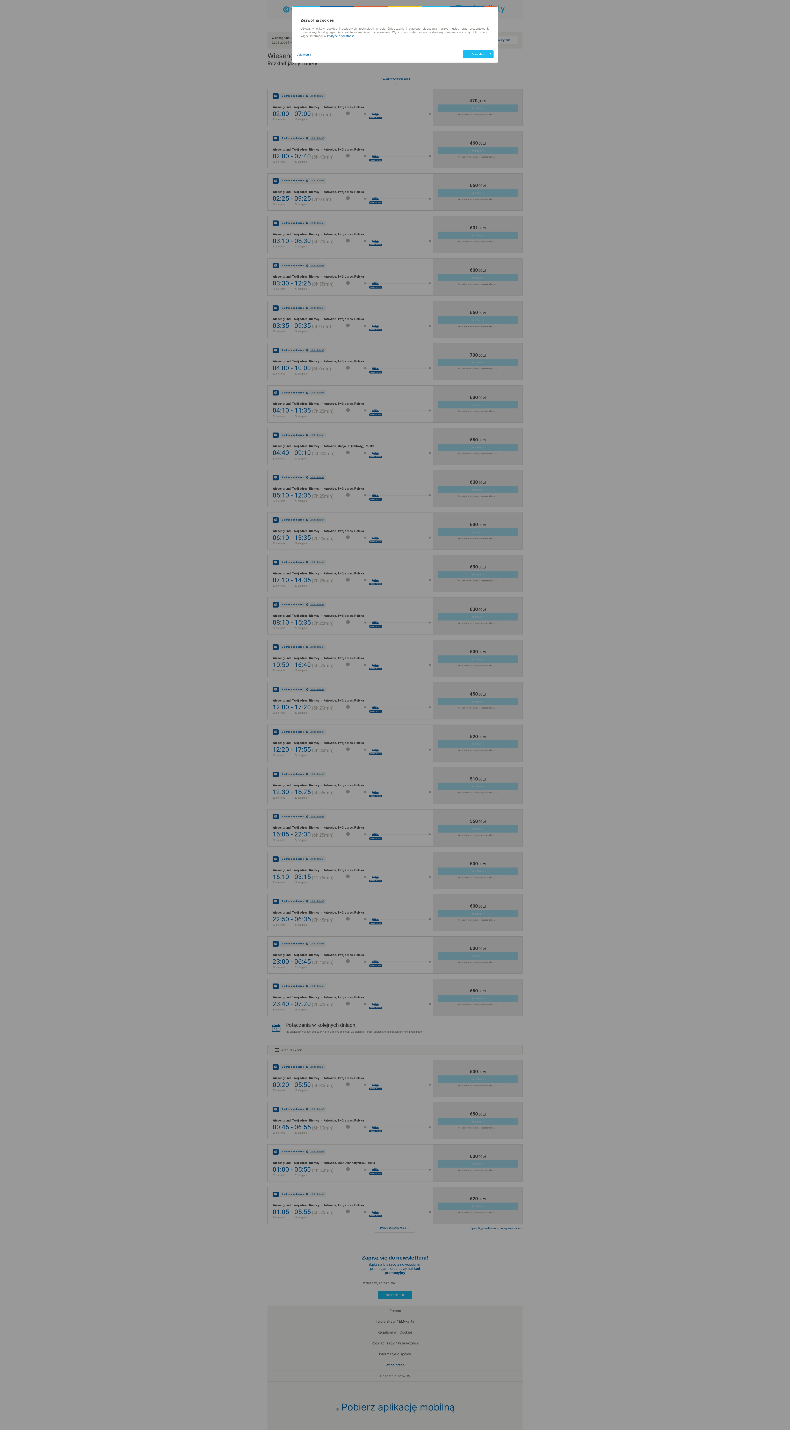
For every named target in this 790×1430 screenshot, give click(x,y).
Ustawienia (303, 54)
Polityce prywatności (341, 36)
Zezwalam (478, 54)
